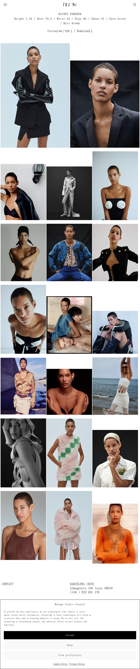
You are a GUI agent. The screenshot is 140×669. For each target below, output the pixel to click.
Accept (70, 635)
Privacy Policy (77, 664)
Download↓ (85, 31)
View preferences (70, 655)
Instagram (54, 30)
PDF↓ (69, 31)
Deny (70, 645)
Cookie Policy (60, 664)
